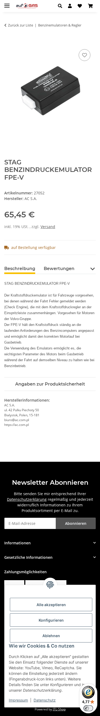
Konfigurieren (51, 620)
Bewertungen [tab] (59, 268)
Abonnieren (75, 523)
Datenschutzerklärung (27, 499)
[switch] (88, 708)
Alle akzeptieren (51, 604)
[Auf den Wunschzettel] (84, 55)
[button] (61, 6)
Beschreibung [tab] (19, 268)
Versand (48, 226)
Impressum (18, 700)
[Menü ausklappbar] (7, 3)
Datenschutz (45, 700)
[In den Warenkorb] (8, 42)
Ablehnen (51, 635)
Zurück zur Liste (20, 25)
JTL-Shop (59, 709)
